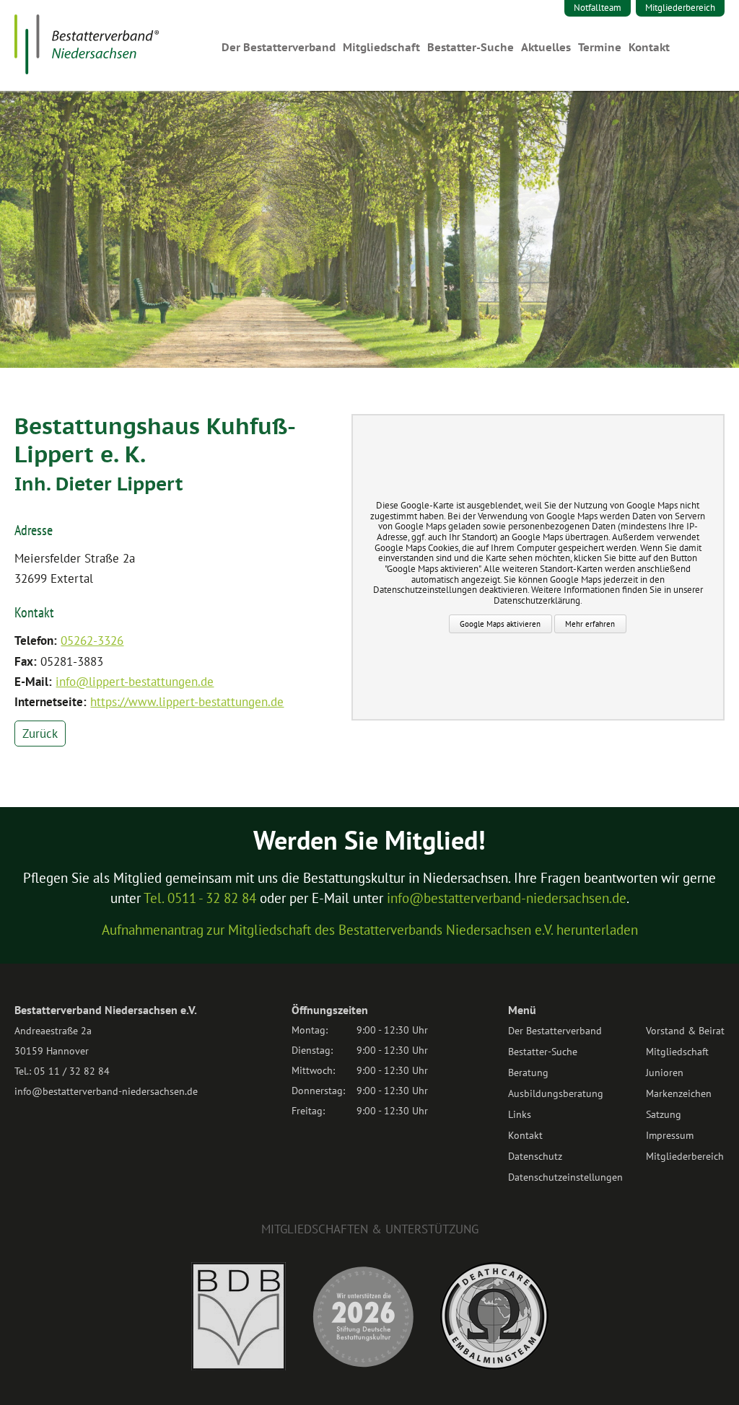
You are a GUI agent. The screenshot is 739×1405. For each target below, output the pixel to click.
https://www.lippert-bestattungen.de (187, 702)
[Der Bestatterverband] (86, 70)
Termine (599, 47)
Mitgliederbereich (680, 7)
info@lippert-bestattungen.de (135, 682)
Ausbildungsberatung (555, 1093)
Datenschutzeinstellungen (565, 1177)
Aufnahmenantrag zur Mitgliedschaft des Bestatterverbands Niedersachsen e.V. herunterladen (370, 929)
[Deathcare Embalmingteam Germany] (494, 1365)
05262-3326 (92, 640)
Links (519, 1114)
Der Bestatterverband (279, 47)
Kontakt (649, 47)
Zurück (40, 733)
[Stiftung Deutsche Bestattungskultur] (363, 1366)
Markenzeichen (679, 1093)
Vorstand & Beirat (685, 1030)
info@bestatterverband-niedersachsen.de (506, 898)
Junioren (664, 1072)
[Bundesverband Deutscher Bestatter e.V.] (238, 1366)
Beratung (528, 1072)
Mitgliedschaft (381, 47)
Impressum (670, 1135)
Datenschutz (535, 1156)
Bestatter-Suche (470, 47)
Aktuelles (546, 47)
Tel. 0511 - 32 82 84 (200, 898)
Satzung (663, 1114)
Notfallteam (597, 7)
